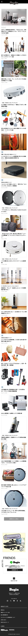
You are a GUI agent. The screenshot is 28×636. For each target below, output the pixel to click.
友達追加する (15, 570)
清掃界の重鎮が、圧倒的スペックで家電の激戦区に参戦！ (13, 438)
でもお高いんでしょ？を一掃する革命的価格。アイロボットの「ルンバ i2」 (13, 511)
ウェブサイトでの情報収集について (8, 617)
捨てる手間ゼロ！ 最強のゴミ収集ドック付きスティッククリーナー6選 (13, 56)
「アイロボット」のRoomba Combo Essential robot (13, 210)
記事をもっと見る (14, 519)
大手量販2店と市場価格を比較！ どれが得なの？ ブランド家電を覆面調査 (13, 390)
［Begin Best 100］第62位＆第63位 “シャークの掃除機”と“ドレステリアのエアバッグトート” (13, 235)
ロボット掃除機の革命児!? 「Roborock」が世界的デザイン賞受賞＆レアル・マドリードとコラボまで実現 (13, 31)
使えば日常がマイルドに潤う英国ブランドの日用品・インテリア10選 (13, 129)
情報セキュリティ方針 (5, 612)
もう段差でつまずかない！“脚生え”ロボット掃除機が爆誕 (13, 105)
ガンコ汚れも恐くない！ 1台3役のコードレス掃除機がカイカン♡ (14, 312)
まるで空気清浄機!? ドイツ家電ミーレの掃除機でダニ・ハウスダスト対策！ (13, 462)
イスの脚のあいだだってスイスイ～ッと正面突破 (13, 261)
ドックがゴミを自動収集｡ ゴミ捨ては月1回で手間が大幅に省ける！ (14, 340)
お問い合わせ (3, 619)
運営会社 (2, 610)
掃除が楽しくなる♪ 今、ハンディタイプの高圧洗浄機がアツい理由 (13, 79)
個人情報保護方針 (4, 614)
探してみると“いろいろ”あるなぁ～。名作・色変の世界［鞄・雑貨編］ (13, 364)
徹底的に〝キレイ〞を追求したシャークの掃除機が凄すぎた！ (13, 288)
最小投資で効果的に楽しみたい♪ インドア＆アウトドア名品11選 (13, 485)
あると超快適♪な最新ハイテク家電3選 (11, 413)
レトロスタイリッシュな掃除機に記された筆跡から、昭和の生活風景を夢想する (13, 157)
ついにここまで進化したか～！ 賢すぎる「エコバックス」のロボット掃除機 (13, 185)
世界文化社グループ (5, 622)
